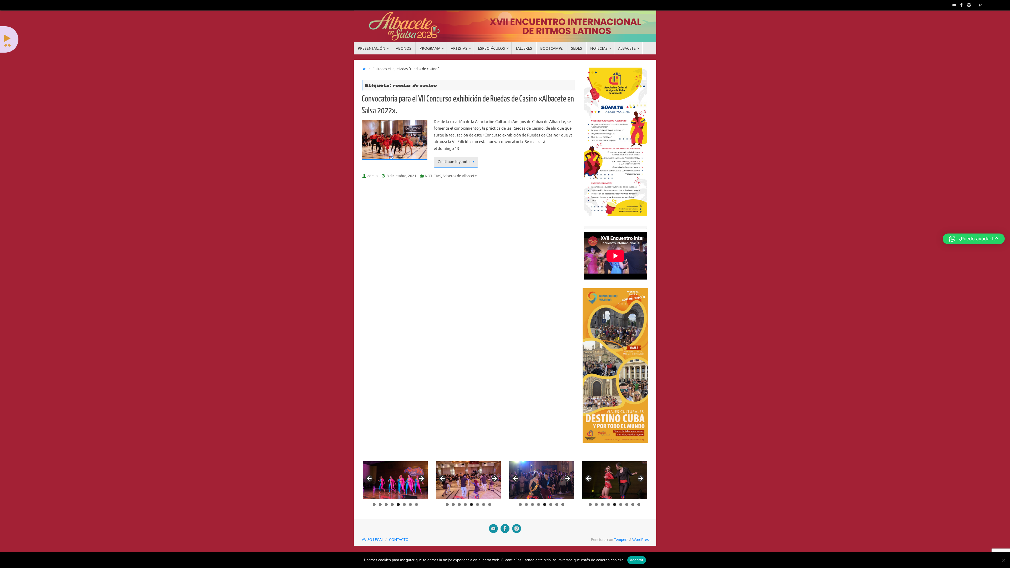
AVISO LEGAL (372, 539)
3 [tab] (386, 504)
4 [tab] (392, 504)
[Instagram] (969, 5)
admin (372, 176)
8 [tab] (416, 504)
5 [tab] (398, 504)
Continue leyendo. (454, 162)
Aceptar (636, 560)
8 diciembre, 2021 (401, 176)
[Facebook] (961, 5)
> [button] (421, 479)
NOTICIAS (433, 176)
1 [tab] (374, 504)
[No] (1003, 560)
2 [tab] (380, 504)
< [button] (369, 479)
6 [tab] (404, 504)
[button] (974, 239)
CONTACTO (398, 539)
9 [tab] (638, 504)
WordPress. (641, 539)
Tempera (621, 539)
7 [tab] (410, 504)
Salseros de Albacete (460, 176)
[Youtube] (954, 5)
